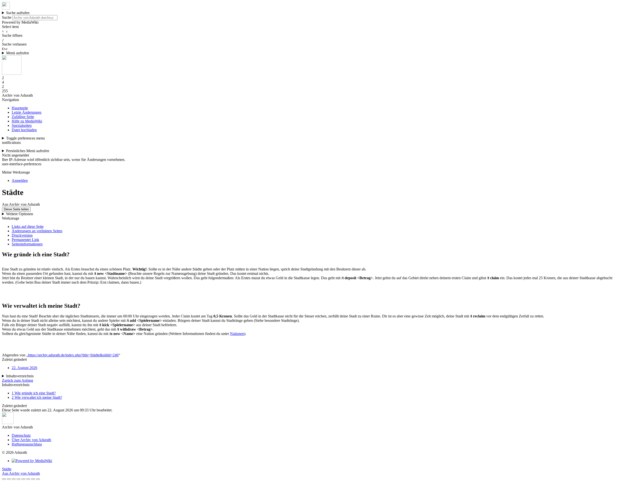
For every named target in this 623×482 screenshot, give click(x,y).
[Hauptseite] (6, 8)
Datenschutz (21, 435)
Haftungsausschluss (27, 444)
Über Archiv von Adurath (31, 440)
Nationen (237, 334)
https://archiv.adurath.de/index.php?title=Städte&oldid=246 (73, 355)
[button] (311, 380)
